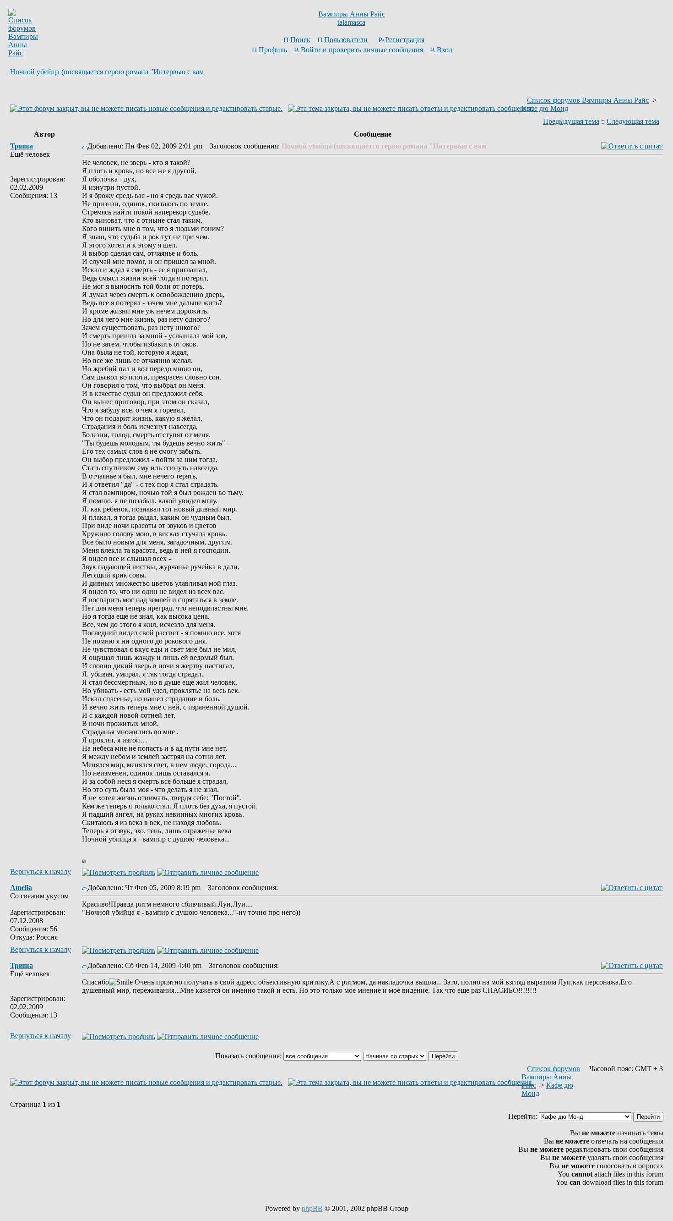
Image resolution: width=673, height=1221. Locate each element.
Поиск (300, 40)
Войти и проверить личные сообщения (362, 50)
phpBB (312, 1208)
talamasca (351, 22)
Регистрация (404, 40)
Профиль (273, 50)
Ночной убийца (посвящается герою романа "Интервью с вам (107, 72)
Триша (21, 146)
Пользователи (346, 40)
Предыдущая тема (571, 121)
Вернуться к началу (40, 871)
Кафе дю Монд (544, 108)
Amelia (21, 887)
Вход (444, 50)
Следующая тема (633, 121)
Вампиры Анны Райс (351, 14)
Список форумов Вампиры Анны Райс (588, 100)
